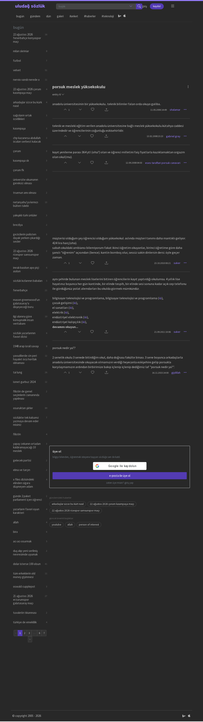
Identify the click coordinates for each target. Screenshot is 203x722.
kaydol (157, 6)
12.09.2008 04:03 (134, 162)
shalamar (175, 109)
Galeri (60, 16)
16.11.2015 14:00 (160, 372)
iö (160, 298)
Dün (48, 16)
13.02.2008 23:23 (155, 136)
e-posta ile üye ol (119, 475)
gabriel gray (173, 136)
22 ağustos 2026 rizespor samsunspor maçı (76, 510)
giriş (144, 6)
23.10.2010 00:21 (162, 263)
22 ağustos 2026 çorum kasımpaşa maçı (112, 504)
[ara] (139, 6)
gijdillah (175, 372)
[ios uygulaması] (124, 16)
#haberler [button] (90, 16)
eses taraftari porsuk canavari (162, 163)
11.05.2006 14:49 (158, 109)
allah (70, 524)
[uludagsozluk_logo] (30, 6)
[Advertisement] (119, 50)
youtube (56, 524)
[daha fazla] (172, 6)
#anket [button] (74, 16)
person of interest (89, 524)
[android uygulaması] (119, 16)
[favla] (92, 109)
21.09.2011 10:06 (162, 331)
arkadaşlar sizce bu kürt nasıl (68, 504)
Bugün (20, 16)
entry (56, 94)
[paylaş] (106, 109)
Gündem (35, 16)
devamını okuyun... (65, 327)
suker (177, 263)
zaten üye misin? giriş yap (119, 482)
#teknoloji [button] (108, 16)
